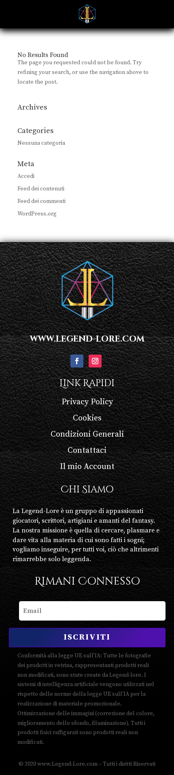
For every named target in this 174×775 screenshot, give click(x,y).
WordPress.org (37, 214)
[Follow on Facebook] (76, 361)
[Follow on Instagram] (95, 361)
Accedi (25, 176)
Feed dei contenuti (40, 188)
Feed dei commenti (41, 201)
